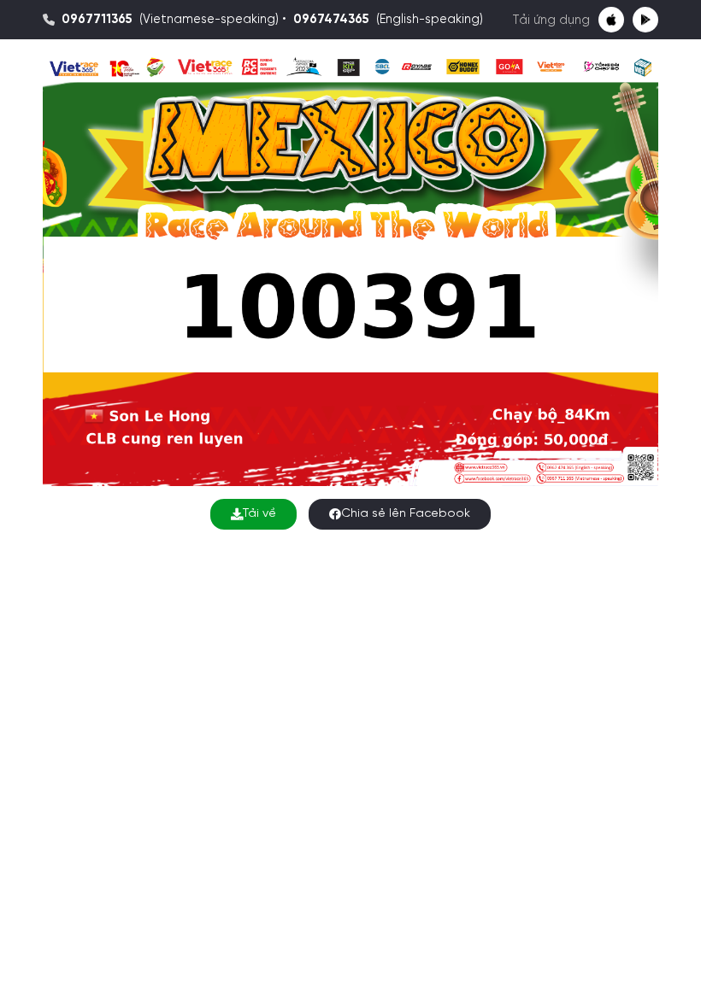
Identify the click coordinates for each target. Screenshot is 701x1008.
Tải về (259, 513)
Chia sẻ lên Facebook (405, 513)
